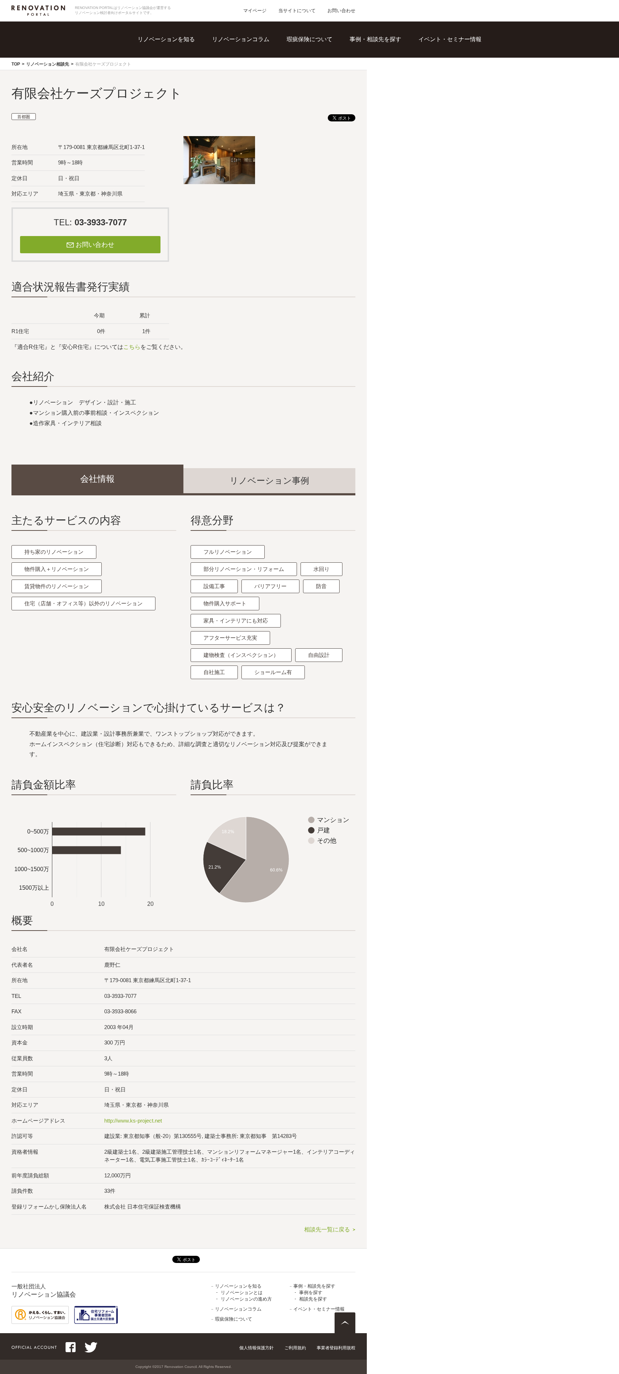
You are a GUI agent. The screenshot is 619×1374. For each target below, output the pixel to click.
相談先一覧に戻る (327, 1229)
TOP (15, 64)
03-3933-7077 (101, 222)
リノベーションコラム (240, 39)
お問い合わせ (341, 10)
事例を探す (382, 50)
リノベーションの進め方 (187, 65)
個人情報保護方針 (256, 1347)
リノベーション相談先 (47, 64)
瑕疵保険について (309, 39)
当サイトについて (297, 10)
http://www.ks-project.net (133, 1121)
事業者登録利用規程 (336, 1347)
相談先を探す (385, 65)
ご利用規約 (295, 1347)
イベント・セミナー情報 (449, 39)
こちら (131, 347)
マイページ (255, 10)
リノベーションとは (181, 50)
